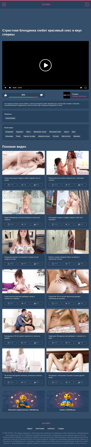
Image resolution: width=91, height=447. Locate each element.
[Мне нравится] (5, 95)
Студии (61, 428)
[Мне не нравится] (41, 95)
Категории (40, 428)
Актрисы (51, 428)
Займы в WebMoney (67, 410)
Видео (29, 428)
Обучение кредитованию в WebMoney (23, 410)
